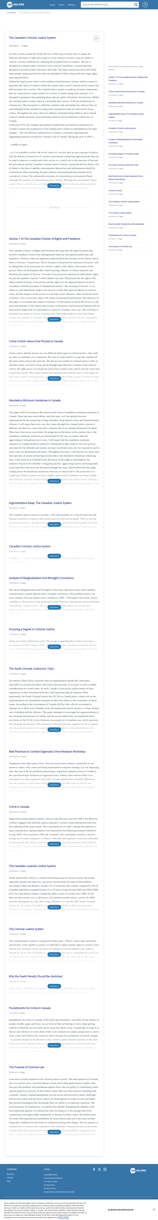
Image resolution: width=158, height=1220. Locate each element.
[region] (79, 1209)
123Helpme (11, 12)
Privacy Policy (49, 1185)
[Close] (154, 1209)
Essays (52, 4)
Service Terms (49, 1188)
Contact (10, 1177)
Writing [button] (71, 4)
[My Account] (146, 4)
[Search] (136, 5)
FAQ (8, 1181)
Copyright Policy (50, 1174)
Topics (61, 4)
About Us (10, 1174)
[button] (97, 39)
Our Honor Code (50, 1181)
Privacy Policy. (63, 1217)
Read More (54, 319)
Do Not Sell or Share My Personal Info (121, 1209)
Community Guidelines (53, 1178)
